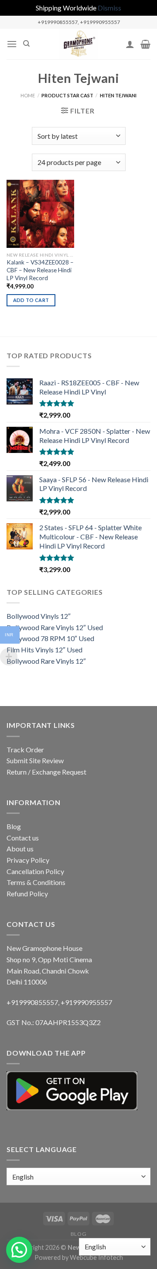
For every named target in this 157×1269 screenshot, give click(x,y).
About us (20, 848)
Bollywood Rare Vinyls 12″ (46, 661)
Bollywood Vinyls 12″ (39, 616)
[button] (19, 1250)
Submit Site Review (35, 760)
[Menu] (12, 44)
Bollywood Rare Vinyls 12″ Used (55, 627)
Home (27, 95)
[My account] (130, 44)
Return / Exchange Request (46, 772)
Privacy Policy (28, 860)
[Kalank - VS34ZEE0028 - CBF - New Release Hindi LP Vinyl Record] (40, 213)
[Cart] (145, 44)
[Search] (26, 43)
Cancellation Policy (35, 871)
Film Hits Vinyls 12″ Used (44, 649)
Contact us (23, 837)
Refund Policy (27, 893)
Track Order (25, 749)
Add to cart (31, 300)
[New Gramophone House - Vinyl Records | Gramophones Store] (78, 44)
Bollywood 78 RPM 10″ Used (50, 638)
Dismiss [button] (109, 7)
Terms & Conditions (36, 882)
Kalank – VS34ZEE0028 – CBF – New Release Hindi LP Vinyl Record (40, 270)
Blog (14, 826)
